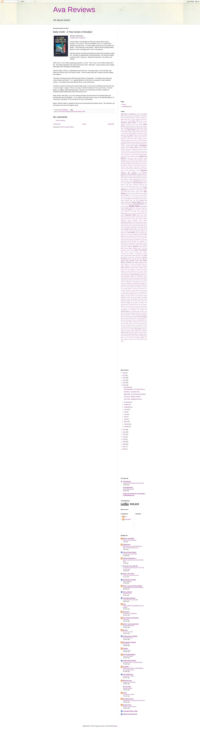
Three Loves (126, 328)
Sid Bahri (132, 267)
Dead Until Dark (132, 158)
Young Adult (139, 339)
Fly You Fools (127, 686)
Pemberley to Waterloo (126, 246)
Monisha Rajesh (125, 223)
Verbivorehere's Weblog (130, 636)
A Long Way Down (136, 115)
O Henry (126, 237)
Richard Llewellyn (132, 258)
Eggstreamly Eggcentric (130, 714)
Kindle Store (134, 206)
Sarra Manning (138, 265)
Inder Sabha (139, 188)
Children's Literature (126, 149)
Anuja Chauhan (139, 129)
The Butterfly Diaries (126, 288)
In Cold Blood (132, 188)
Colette (128, 152)
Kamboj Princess (143, 198)
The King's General (130, 306)
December (127, 387)
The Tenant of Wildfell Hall (138, 320)
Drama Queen (143, 163)
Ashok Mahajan (132, 133)
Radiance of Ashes (142, 253)
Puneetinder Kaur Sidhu (127, 253)
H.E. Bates (130, 181)
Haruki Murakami (138, 182)
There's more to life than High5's (132, 586)
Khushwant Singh (139, 204)
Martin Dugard (143, 216)
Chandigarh (143, 145)
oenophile (126, 667)
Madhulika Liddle (130, 215)
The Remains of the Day (130, 316)
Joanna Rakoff (143, 193)
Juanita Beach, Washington (130, 613)
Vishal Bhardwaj (131, 334)
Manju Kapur (140, 215)
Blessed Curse (127, 680)
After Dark (128, 121)
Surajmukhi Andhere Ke (130, 276)
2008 (124, 444)
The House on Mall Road (131, 299)
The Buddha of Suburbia (140, 286)
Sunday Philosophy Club (137, 274)
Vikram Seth (124, 334)
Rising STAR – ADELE (128, 676)
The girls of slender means (128, 325)
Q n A (135, 253)
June (125, 414)
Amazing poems (130, 124)
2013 (124, 432)
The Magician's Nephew (134, 307)
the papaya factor (128, 699)
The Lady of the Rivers (141, 306)
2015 (124, 385)
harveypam (127, 519)
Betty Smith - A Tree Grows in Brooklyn (135, 394)
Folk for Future (127, 650)
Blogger (115, 726)
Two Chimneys (143, 330)
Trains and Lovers (125, 330)
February (127, 424)
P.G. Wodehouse (138, 243)
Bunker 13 (123, 143)
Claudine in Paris (130, 151)
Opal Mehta (130, 239)
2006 (124, 449)
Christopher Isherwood (137, 149)
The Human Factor (129, 300)
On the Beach (140, 237)
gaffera (103, 726)
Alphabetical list (126, 106)
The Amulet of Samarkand (127, 285)
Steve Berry (129, 272)
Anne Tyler (131, 130)
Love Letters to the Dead (128, 211)
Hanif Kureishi (143, 181)
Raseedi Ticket (127, 257)
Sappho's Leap (129, 265)
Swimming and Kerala (128, 489)
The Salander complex (128, 694)
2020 (124, 373)
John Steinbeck (143, 195)
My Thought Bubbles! (129, 654)
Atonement (140, 133)
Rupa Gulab (138, 260)
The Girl (127, 295)
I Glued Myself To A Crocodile (130, 599)
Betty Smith (74, 111)
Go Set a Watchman (129, 175)
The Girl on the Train (135, 295)
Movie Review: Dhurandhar (130, 554)
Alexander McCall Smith (128, 123)
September (127, 407)
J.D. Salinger (144, 189)
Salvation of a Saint (129, 264)
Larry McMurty (128, 209)
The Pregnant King (134, 311)
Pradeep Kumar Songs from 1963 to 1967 (133, 483)
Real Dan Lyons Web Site (130, 566)
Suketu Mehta (143, 272)
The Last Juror (124, 307)
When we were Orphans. (127, 337)
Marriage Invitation (127, 688)
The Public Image (134, 314)
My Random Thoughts (129, 580)
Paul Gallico (136, 244)
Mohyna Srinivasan (134, 222)
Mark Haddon (136, 216)
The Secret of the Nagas (139, 318)
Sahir (122, 264)
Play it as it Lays (142, 248)
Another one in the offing (129, 682)
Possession (123, 250)
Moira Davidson (143, 222)
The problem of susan (141, 325)
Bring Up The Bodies (141, 142)
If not (126, 188)
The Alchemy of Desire (131, 283)
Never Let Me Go (139, 234)
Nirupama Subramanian (135, 236)
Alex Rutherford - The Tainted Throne (134, 389)
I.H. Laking (142, 186)
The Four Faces (138, 293)
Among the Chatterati (130, 126)
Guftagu (125, 648)
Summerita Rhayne (125, 274)
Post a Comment (60, 120)
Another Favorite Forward (129, 706)
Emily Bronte (137, 167)
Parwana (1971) (127, 593)
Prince (122, 251)
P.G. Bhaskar (130, 243)
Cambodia (142, 143)
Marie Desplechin (128, 216)
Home (84, 124)
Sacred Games (135, 262)
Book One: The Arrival (136, 140)
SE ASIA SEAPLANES (128, 625)
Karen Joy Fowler (134, 200)
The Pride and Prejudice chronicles (131, 313)
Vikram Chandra (143, 332)
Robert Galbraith (129, 260)
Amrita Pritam (139, 126)
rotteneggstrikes (128, 487)
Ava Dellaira (130, 135)
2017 (124, 380)
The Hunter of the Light (141, 300)
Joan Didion (136, 193)
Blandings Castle (125, 138)
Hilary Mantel (129, 184)
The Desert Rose (133, 292)
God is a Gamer (128, 177)
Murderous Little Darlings (137, 227)
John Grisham (125, 195)
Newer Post (57, 124)
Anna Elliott (136, 128)
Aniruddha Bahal (128, 128)
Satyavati (144, 265)
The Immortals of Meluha (137, 302)
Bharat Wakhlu (134, 136)
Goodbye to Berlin (128, 179)
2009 (124, 441)
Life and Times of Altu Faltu (139, 209)
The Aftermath (135, 281)
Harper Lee (130, 182)
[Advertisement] (131, 38)
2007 (124, 446)
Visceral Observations (129, 552)
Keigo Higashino (129, 204)
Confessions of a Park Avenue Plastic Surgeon (135, 154)
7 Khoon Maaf (127, 115)
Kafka (125, 198)
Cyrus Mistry (130, 156)
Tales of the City (136, 279)
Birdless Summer (143, 136)
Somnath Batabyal (131, 271)
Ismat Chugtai (130, 189)
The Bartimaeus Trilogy (139, 285)
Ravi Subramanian (136, 257)
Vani (130, 332)
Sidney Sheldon (139, 267)
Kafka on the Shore (132, 198)
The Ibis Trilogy (125, 302)
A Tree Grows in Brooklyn (64, 111)
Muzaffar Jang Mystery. (139, 229)
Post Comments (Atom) (67, 127)
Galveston (143, 170)
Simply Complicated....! (130, 558)
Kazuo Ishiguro (136, 202)
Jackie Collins (139, 191)
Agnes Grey (144, 121)
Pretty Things (130, 250)
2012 (124, 434)
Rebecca (144, 257)
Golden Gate (139, 177)
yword (125, 693)
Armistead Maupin (136, 131)
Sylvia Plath (129, 279)
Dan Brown (136, 156)
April (125, 419)
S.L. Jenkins (127, 262)
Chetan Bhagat (143, 147)
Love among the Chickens (135, 213)
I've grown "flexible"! (128, 656)
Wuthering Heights (139, 337)
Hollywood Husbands (138, 184)
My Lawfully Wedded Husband (137, 230)
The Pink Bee (127, 481)
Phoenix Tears (127, 705)
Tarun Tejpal (144, 279)
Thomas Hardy (133, 327)
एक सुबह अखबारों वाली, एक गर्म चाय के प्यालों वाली (133, 587)
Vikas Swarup (135, 332)
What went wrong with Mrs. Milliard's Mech (136, 335)
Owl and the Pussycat (130, 241)
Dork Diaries (136, 163)
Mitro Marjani (143, 220)
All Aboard (139, 122)
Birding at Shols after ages (129, 540)
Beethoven (136, 135)
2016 (124, 382)
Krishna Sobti (128, 208)
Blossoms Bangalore (126, 140)
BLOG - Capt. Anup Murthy (131, 624)
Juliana (141, 197)
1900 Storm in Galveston (128, 114)
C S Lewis (129, 143)
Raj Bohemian (132, 255)
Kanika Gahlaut (125, 200)
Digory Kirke (139, 161)
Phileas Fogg (124, 248)
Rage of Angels (124, 255)
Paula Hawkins (143, 244)
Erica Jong (126, 168)
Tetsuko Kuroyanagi (126, 281)
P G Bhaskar (140, 241)
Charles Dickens (134, 147)
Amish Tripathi (138, 124)
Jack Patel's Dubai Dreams (128, 191)
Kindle (127, 206)
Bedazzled (126, 612)
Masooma (123, 218)
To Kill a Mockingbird (135, 328)
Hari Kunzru (124, 182)
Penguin (135, 246)
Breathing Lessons (131, 142)
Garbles (125, 630)
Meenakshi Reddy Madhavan (129, 220)
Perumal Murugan (142, 246)
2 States (138, 114)
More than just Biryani (135, 223)
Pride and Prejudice (141, 250)
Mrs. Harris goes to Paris (136, 225)
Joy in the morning (134, 197)
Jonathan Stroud (125, 197)
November (127, 402)
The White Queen (128, 323)
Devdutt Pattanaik (138, 159)
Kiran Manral (144, 206)
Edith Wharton (124, 165)
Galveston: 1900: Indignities (129, 174)
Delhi (131, 159)
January (126, 426)
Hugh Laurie (135, 186)
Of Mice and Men (133, 237)
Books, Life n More (128, 573)
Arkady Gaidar (127, 131)
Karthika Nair (143, 200)
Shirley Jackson (125, 267)
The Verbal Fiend (128, 674)
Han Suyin (136, 181)
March (126, 421)
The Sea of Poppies (142, 316)
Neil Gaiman (130, 234)
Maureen (128, 218)
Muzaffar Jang (128, 229)
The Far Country (129, 293)
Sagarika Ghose (143, 262)
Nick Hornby (127, 236)
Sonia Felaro (139, 271)
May (125, 416)
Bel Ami (142, 135)
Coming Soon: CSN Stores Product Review (134, 700)
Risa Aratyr (139, 258)
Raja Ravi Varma (140, 255)
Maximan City (134, 218)
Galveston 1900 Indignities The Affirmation (134, 172)
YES (124, 604)
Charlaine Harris (125, 147)
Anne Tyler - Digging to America (133, 399)
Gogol (134, 177)
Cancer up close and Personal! (131, 575)
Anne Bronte (143, 128)
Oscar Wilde (136, 239)
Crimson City (124, 156)
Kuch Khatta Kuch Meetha (131, 618)
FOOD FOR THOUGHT (129, 660)
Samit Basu (138, 264)
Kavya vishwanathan (126, 202)
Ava (125, 516)
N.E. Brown (131, 232)
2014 (124, 429)
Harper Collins (81, 111)
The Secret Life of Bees (126, 318)
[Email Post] (71, 109)
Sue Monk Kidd (136, 272)
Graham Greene (138, 179)
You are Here (132, 339)
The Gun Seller (136, 297)
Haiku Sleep (126, 619)
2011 (124, 437)
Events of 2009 (133, 168)
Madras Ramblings (128, 538)
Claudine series (138, 151)
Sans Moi (144, 264)
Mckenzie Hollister (142, 218)
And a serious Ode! (128, 631)
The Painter (140, 309)
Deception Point (142, 158)
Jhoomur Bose (129, 193)
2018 (124, 378)
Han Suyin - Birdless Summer (132, 396)
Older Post (111, 124)
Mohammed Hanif (125, 222)
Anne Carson (124, 129)
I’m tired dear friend (128, 637)
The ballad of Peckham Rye (140, 323)
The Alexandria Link (142, 283)
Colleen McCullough (135, 152)
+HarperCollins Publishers (78, 38)
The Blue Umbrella (129, 286)
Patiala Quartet (128, 244)
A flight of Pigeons (141, 117)
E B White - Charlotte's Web (131, 392)
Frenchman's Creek (134, 170)
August (126, 409)
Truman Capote (135, 330)
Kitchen (122, 208)
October (126, 404)
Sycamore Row (129, 278)
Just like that (126, 644)
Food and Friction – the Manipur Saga (132, 662)
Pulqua (145, 251)
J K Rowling (137, 189)
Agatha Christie (135, 121)
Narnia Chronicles (139, 232)
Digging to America (131, 161)
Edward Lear (131, 165)
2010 (124, 439)
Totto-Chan (144, 328)
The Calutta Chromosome (138, 288)
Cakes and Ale (135, 143)
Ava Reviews (74, 10)
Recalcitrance (124, 258)
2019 (124, 375)
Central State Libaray (132, 145)
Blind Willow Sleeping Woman (139, 138)
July (125, 412)
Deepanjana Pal (125, 159)
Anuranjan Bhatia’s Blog (130, 711)
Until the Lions (124, 332)
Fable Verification (127, 581)
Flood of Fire (124, 170)
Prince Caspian (129, 251)
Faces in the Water (142, 168)
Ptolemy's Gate (138, 251)
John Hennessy (134, 195)
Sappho (123, 265)
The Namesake (132, 309)
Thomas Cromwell (125, 327)
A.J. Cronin (132, 119)
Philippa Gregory (132, 248)
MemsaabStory (127, 592)
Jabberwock (126, 544)
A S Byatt (143, 115)
